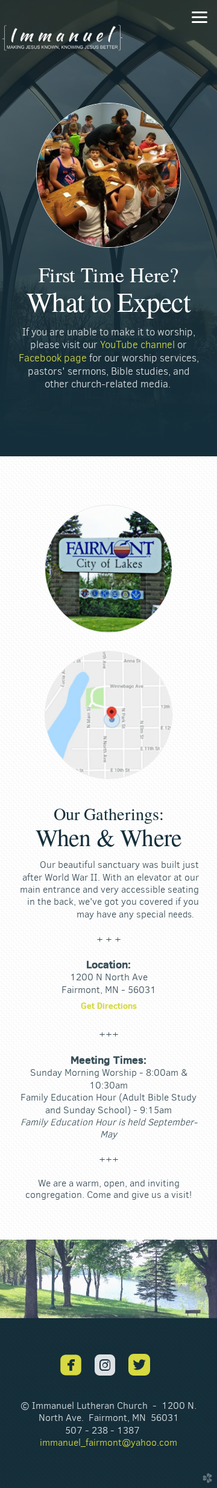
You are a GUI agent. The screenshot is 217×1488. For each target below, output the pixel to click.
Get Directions (109, 1006)
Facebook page (53, 357)
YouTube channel (137, 345)
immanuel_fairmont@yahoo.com (108, 1442)
